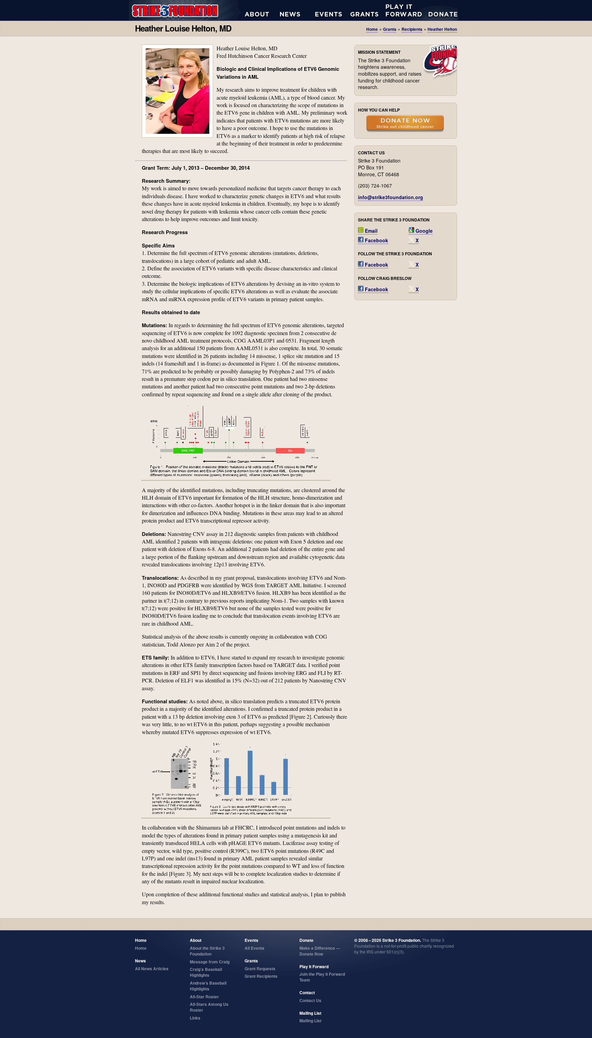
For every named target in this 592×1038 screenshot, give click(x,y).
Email (370, 230)
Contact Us (310, 1000)
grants (389, 29)
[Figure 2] (236, 814)
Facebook (375, 240)
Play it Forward (403, 10)
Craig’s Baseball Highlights (206, 972)
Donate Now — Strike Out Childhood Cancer (405, 124)
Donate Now (439, 10)
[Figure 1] (236, 476)
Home (372, 29)
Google (423, 230)
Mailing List (310, 1020)
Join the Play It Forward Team (322, 977)
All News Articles (297, 10)
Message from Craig (210, 962)
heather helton (442, 29)
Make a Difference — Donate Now (319, 951)
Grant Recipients (261, 976)
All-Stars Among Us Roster (209, 1007)
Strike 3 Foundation (187, 10)
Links (195, 1018)
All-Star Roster (204, 997)
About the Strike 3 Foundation (262, 10)
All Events (332, 10)
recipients (412, 29)
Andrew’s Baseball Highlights (208, 986)
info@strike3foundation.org (390, 197)
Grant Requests (368, 10)
